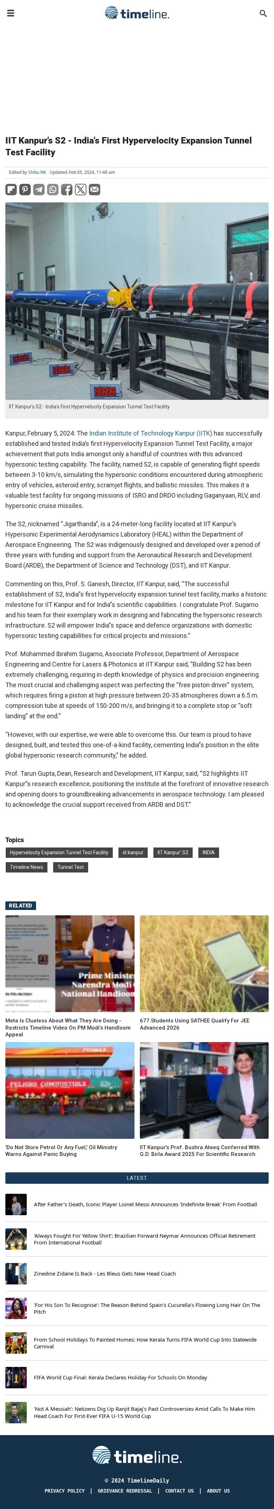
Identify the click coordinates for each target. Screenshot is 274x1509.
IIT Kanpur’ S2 (173, 852)
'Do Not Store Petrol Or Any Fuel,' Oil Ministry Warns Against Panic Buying (61, 1151)
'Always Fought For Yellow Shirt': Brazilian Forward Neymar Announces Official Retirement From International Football (144, 1239)
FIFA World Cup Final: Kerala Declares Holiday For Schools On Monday (120, 1377)
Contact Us (179, 1491)
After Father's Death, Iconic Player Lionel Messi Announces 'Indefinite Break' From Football (145, 1204)
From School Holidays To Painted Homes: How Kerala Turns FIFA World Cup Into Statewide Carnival (145, 1343)
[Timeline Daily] (137, 12)
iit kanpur (133, 852)
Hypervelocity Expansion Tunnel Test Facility (59, 852)
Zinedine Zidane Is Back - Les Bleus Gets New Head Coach (105, 1273)
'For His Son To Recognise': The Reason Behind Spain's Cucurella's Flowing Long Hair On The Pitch (147, 1309)
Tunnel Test (70, 867)
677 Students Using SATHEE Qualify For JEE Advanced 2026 (194, 1024)
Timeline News (26, 867)
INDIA (209, 852)
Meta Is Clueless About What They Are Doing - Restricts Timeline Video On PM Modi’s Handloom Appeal (68, 1027)
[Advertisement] (137, 76)
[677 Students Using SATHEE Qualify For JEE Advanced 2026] (204, 963)
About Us (218, 1491)
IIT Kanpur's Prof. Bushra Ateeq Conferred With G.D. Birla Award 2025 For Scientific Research (200, 1151)
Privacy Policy (65, 1491)
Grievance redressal (125, 1491)
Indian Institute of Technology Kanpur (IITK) (150, 433)
